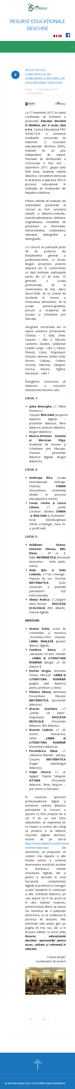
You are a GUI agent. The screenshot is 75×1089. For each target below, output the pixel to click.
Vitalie (28, 89)
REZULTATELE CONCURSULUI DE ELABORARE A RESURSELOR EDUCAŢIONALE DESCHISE (45, 76)
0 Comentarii (35, 93)
